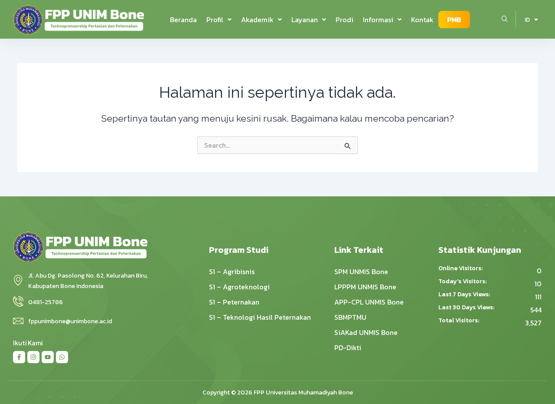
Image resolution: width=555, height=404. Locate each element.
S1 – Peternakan (234, 302)
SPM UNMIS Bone (361, 271)
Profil (214, 19)
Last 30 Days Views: (467, 307)
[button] (219, 20)
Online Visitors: (461, 268)
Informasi (378, 19)
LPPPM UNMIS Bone (365, 286)
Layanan (304, 19)
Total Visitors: (459, 320)
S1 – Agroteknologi (239, 286)
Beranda (183, 19)
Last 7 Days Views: (464, 294)
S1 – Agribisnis (232, 271)
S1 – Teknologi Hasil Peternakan (260, 317)
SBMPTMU (350, 317)
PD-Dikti (347, 347)
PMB (454, 19)
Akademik (257, 19)
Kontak (422, 19)
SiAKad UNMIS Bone (366, 332)
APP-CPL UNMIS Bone (369, 302)
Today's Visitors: (463, 281)
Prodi (344, 19)
